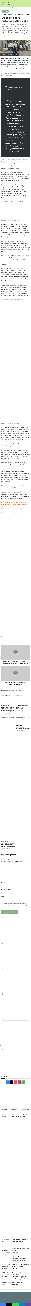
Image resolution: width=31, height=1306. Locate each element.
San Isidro (15, 7)
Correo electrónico (6, 889)
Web (2, 896)
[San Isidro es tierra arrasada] (6, 1285)
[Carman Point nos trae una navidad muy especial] (6, 1242)
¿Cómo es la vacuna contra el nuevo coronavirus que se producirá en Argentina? (20, 1258)
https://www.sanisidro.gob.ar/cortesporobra (14, 509)
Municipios (9, 7)
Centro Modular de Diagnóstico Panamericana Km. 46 (20, 1248)
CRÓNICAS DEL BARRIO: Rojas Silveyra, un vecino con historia (20, 1266)
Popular (4, 1109)
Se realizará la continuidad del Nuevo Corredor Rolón (23, 727)
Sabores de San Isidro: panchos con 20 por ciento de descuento (22, 706)
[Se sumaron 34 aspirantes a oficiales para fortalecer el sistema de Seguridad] (8, 778)
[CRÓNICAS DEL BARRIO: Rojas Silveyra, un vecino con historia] (6, 1267)
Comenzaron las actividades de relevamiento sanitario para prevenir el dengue (19, 1275)
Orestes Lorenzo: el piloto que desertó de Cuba (20, 1115)
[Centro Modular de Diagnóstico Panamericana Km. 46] (6, 1250)
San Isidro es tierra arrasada (17, 1283)
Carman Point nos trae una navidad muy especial (20, 1240)
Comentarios (25, 1109)
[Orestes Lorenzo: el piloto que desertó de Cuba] (6, 1176)
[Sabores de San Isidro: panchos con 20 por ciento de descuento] (23, 698)
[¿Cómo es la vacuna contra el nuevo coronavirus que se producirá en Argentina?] (6, 1259)
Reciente (14, 1109)
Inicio (4, 7)
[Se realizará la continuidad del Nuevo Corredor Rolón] (23, 720)
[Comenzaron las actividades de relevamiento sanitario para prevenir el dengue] (6, 1275)
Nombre (3, 882)
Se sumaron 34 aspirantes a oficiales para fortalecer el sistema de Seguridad (8, 844)
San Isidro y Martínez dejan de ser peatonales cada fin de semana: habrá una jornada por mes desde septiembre (7, 708)
